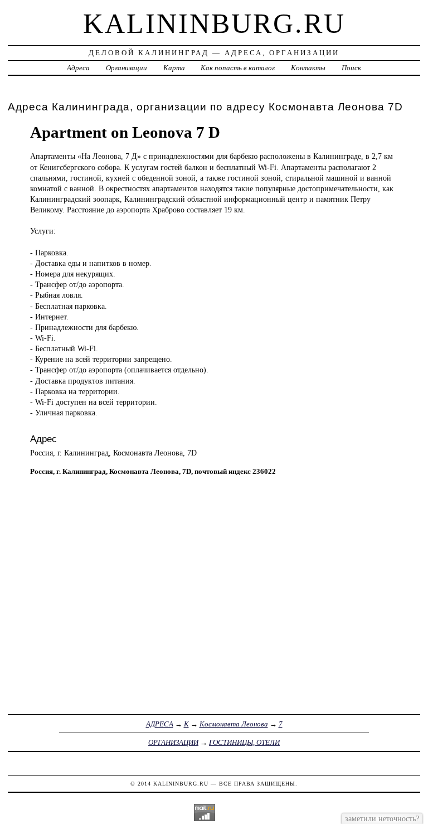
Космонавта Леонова (234, 724)
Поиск (351, 68)
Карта (174, 68)
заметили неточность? (382, 818)
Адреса (78, 68)
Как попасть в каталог (238, 68)
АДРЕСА (159, 724)
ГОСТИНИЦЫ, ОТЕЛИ (244, 742)
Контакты (308, 68)
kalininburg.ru (214, 23)
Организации (126, 68)
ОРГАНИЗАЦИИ (173, 742)
